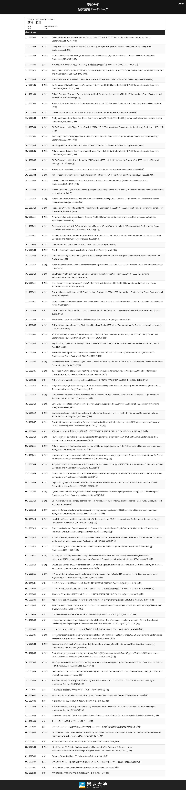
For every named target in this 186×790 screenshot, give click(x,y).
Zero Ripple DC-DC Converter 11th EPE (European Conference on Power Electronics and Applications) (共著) (97, 145)
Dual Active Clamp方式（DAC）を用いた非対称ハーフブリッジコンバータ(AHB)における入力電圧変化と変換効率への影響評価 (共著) (105, 715)
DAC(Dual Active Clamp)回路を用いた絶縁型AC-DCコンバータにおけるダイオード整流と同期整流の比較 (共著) (96, 761)
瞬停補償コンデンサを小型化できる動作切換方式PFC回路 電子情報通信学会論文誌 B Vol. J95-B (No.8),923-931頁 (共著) (100, 431)
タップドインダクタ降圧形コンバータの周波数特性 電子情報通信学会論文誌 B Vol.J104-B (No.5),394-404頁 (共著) (97, 629)
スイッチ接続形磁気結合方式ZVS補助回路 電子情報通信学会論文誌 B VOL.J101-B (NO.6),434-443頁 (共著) (94, 614)
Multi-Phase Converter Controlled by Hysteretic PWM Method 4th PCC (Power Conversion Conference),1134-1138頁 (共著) (103, 175)
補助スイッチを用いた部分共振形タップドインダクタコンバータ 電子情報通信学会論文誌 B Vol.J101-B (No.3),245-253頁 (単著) (103, 599)
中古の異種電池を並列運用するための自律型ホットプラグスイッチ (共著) (81, 773)
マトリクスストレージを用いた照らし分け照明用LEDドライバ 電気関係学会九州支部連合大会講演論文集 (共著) (96, 726)
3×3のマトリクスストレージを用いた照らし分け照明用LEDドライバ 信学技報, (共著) (86, 741)
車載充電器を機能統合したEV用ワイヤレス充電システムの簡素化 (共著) (80, 689)
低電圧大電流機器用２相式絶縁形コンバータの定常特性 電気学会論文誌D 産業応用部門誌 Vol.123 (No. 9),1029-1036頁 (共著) (102, 79)
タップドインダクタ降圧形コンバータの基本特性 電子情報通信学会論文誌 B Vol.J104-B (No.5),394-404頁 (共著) (96, 583)
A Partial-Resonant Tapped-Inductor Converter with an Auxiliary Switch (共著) (84, 250)
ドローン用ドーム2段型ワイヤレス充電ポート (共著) (72, 721)
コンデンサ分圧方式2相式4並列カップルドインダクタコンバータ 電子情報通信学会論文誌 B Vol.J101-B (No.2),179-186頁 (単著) (103, 588)
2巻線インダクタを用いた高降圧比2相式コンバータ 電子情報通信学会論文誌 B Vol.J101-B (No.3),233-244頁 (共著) (97, 594)
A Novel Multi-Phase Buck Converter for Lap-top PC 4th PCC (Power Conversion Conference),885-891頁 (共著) (98, 169)
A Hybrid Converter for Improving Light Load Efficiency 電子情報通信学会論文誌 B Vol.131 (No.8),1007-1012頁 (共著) (100, 380)
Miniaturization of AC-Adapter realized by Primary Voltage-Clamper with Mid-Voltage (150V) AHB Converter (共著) (100, 695)
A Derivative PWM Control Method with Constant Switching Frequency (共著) (84, 244)
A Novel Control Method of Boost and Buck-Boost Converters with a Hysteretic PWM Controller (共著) (94, 112)
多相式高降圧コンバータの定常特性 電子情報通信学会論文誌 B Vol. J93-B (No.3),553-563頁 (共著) (91, 319)
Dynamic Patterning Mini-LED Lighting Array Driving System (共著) (80, 756)
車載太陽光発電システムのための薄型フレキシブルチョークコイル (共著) (81, 701)
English (181, 3)
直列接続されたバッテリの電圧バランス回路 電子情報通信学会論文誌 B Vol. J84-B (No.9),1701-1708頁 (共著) (95, 64)
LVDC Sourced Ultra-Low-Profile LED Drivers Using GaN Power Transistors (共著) (85, 767)
